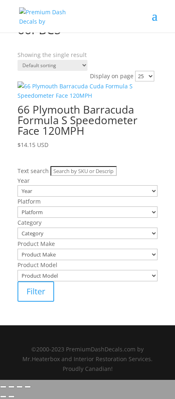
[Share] (19, 387)
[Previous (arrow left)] (3, 396)
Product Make (36, 96)
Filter (35, 291)
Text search (33, 54)
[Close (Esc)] (27, 387)
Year (24, 64)
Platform (29, 75)
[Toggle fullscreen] (11, 387)
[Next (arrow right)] (11, 396)
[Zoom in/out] (3, 387)
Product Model (37, 107)
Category (30, 86)
